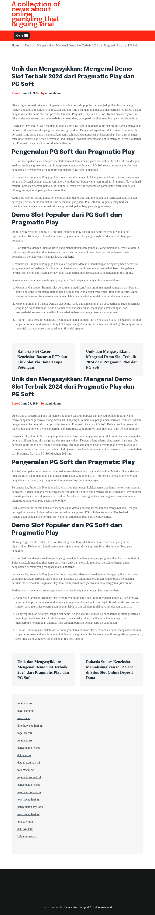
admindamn (53, 93)
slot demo (68, 256)
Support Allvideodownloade (96, 907)
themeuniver (71, 907)
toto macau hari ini (28, 799)
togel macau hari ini (29, 792)
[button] (22, 35)
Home (15, 45)
